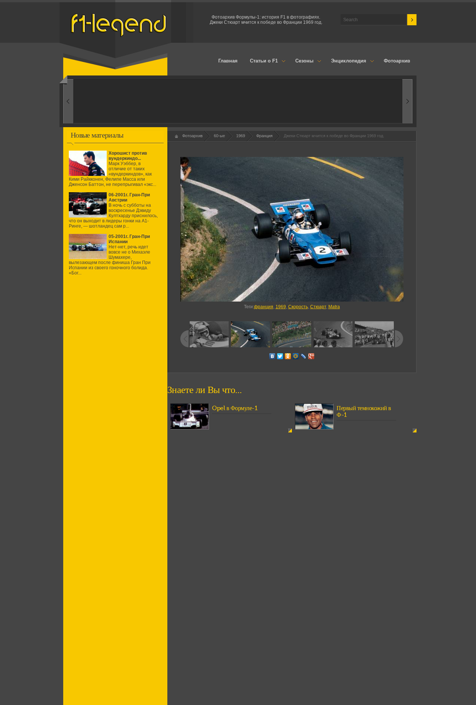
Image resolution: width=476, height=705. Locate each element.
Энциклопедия (345, 61)
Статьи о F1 (261, 61)
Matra (334, 306)
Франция (264, 135)
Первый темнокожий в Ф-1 (364, 411)
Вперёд (68, 101)
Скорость (298, 306)
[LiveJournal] (304, 356)
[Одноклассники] (288, 356)
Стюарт (318, 306)
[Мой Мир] (296, 356)
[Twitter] (280, 356)
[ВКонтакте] (272, 356)
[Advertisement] (115, 346)
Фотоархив (397, 61)
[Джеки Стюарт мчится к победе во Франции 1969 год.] (292, 229)
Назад (407, 101)
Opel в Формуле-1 (234, 408)
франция (263, 306)
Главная (228, 61)
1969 (240, 135)
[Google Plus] (311, 356)
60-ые (219, 135)
